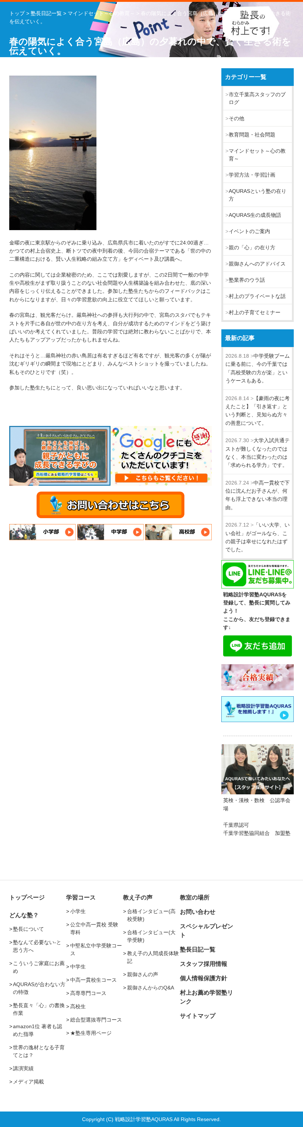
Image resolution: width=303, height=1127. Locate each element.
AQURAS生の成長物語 (255, 215)
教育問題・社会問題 (252, 135)
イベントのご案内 (249, 231)
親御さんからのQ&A (150, 988)
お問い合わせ (197, 912)
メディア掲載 (28, 1082)
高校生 (78, 1006)
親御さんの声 (142, 974)
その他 (236, 118)
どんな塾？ (24, 915)
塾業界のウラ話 (247, 280)
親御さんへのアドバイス (257, 264)
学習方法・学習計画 (252, 175)
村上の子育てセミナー (254, 312)
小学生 (78, 911)
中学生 (78, 967)
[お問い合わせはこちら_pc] (110, 505)
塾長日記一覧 (197, 949)
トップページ (27, 897)
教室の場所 (195, 897)
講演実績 (23, 1068)
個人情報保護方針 (203, 978)
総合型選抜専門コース (96, 1020)
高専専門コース (88, 993)
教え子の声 (138, 897)
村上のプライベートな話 (257, 296)
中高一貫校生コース (93, 980)
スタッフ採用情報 (203, 964)
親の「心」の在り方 (252, 247)
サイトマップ (197, 1016)
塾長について (28, 929)
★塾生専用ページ (91, 1033)
